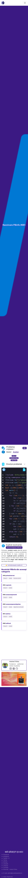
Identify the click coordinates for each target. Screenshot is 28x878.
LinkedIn (5, 864)
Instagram (6, 856)
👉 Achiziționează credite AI (14, 565)
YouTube (5, 867)
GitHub (5, 862)
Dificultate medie (14, 458)
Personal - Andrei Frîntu (10, 869)
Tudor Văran (14, 460)
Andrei (16, 452)
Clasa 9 (14, 455)
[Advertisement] (14, 645)
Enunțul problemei (14, 464)
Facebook (6, 854)
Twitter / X (6, 858)
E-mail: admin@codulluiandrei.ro (12, 873)
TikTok (5, 860)
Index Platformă (8, 877)
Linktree (5, 865)
